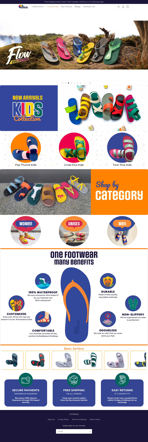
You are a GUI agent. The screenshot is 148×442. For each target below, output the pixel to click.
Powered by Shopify (33, 440)
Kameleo (24, 440)
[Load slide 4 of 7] (71, 82)
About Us (51, 419)
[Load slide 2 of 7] (65, 82)
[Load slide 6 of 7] (77, 82)
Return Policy (95, 419)
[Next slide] (85, 83)
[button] (38, 6)
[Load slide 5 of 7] (74, 82)
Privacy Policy (63, 419)
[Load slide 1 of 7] (62, 82)
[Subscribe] (90, 431)
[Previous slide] (57, 83)
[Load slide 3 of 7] (68, 82)
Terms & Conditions (79, 419)
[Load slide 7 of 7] (80, 82)
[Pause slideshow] (90, 83)
